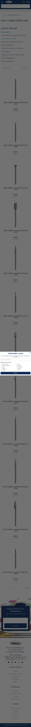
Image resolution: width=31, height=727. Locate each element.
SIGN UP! (15, 373)
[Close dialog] (30, 352)
